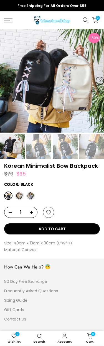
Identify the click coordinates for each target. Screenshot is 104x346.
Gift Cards (14, 310)
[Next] (100, 81)
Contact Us (15, 319)
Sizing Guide (15, 300)
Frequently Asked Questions (31, 291)
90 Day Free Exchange (25, 281)
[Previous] (4, 81)
